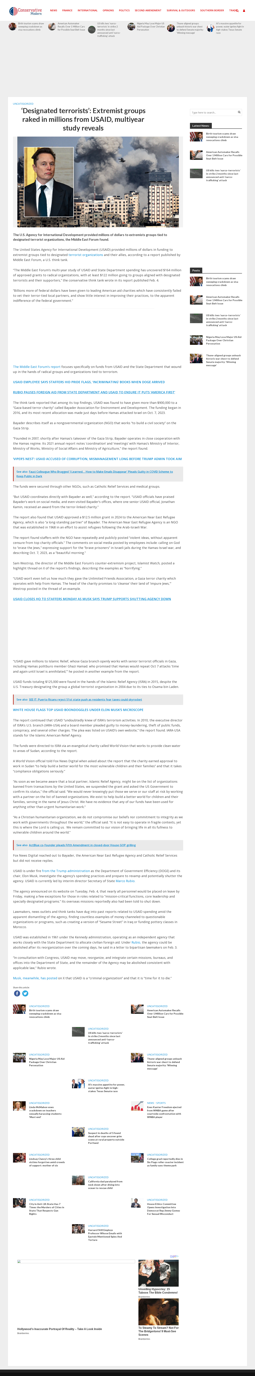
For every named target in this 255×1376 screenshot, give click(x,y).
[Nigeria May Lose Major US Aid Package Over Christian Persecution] (131, 27)
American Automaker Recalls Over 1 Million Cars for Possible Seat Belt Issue (71, 26)
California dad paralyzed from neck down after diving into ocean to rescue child (105, 1184)
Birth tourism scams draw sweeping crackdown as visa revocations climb (31, 26)
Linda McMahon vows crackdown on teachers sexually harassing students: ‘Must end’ (45, 1112)
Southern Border (212, 10)
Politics (124, 10)
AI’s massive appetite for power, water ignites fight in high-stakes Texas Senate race (230, 28)
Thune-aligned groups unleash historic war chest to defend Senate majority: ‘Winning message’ (190, 28)
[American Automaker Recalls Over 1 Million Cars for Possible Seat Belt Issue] (52, 27)
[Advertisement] (127, 69)
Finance (67, 10)
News (53, 10)
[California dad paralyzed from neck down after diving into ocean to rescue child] (78, 1180)
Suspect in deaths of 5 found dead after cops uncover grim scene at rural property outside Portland (106, 1137)
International (87, 10)
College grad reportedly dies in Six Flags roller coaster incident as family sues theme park (165, 1162)
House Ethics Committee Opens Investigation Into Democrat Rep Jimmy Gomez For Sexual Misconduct (163, 1208)
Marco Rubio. (125, 881)
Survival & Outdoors (181, 10)
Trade (233, 10)
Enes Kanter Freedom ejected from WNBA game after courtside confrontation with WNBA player (164, 1112)
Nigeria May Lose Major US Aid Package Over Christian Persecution (151, 26)
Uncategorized (23, 103)
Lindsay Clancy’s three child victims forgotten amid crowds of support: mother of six (47, 1162)
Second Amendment (148, 10)
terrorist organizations (86, 255)
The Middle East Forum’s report (37, 367)
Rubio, (136, 942)
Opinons (108, 10)
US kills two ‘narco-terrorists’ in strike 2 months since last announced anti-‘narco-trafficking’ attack (109, 29)
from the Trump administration (66, 871)
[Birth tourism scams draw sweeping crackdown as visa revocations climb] (12, 27)
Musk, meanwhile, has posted (35, 978)
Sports (161, 1103)
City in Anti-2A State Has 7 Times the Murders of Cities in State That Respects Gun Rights (46, 1208)
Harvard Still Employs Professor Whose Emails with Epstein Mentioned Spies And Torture (105, 1234)
